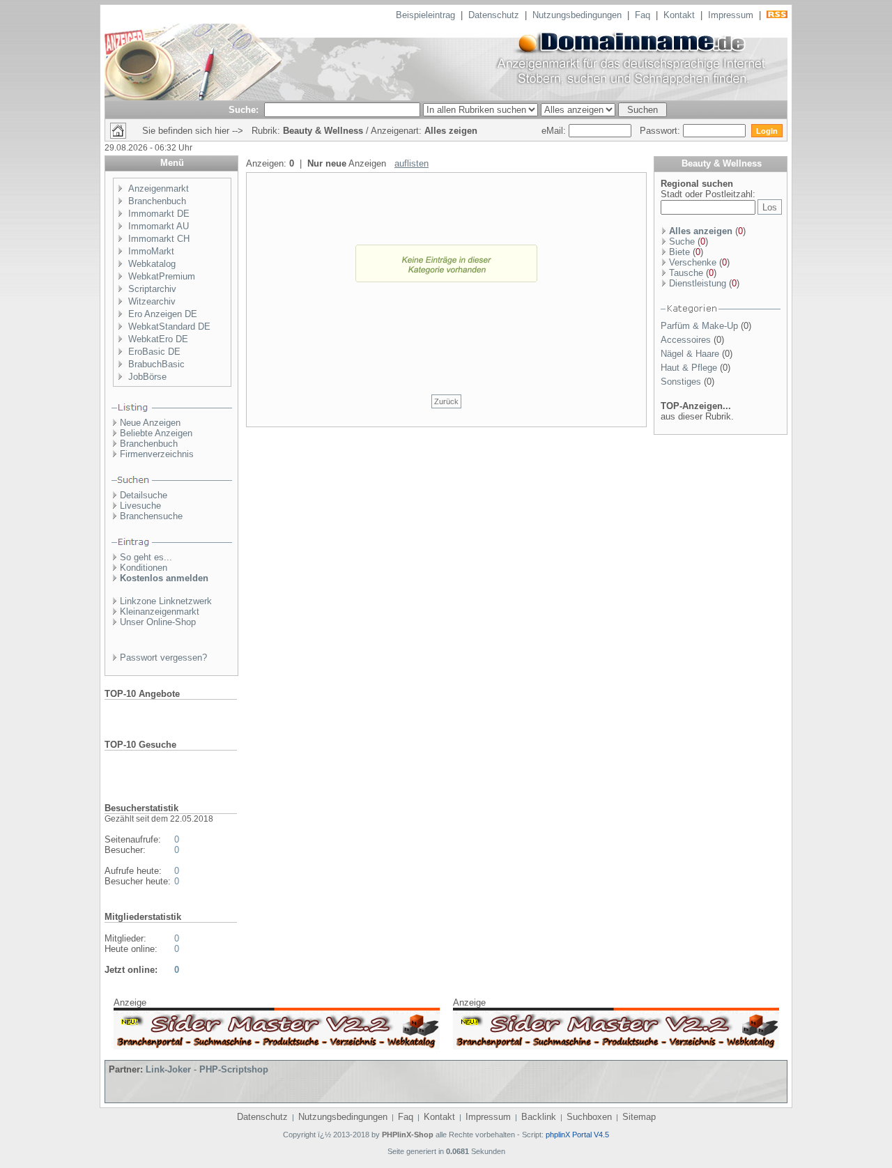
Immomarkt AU (158, 226)
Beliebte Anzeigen (156, 433)
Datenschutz (493, 15)
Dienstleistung (697, 283)
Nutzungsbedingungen (577, 15)
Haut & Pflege (689, 367)
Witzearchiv (152, 301)
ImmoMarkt (151, 251)
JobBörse (147, 376)
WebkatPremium (161, 276)
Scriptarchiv (152, 289)
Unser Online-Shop (158, 622)
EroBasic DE (154, 351)
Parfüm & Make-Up (699, 326)
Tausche (686, 273)
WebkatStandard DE (169, 326)
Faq (642, 15)
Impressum (730, 15)
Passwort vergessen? (163, 657)
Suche (682, 241)
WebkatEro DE (158, 339)
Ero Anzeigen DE (162, 314)
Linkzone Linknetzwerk (166, 601)
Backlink (538, 1117)
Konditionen (143, 567)
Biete (679, 252)
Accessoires (686, 340)
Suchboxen (589, 1117)
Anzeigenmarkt (158, 188)
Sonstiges (681, 381)
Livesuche (140, 505)
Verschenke (692, 262)
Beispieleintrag (425, 15)
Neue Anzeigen (150, 422)
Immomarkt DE (159, 213)
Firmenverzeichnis (157, 454)
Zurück (446, 401)
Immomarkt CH (159, 238)
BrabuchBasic (156, 364)
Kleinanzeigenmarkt (159, 611)
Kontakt (679, 15)
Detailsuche (143, 495)
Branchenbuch (157, 201)
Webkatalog (152, 264)
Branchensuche (151, 516)
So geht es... (146, 557)
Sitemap (639, 1117)
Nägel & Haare (690, 353)
